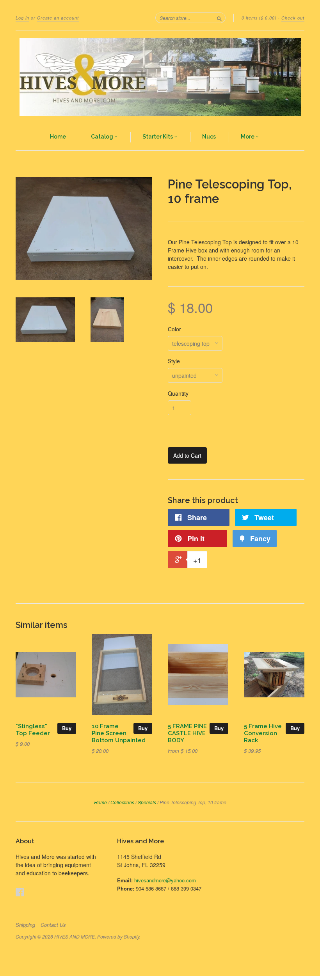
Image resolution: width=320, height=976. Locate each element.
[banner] (160, 77)
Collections (122, 802)
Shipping (25, 925)
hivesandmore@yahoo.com (165, 880)
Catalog (102, 136)
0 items (259, 18)
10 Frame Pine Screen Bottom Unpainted (119, 733)
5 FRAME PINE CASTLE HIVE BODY (187, 733)
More (248, 136)
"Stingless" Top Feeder (33, 729)
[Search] (219, 17)
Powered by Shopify (118, 936)
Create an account (58, 18)
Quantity (178, 393)
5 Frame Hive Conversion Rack (263, 733)
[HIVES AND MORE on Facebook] (20, 891)
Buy (66, 728)
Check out (292, 18)
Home (58, 136)
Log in (22, 18)
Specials (147, 802)
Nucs (209, 136)
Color (174, 329)
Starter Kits (158, 136)
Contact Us (53, 925)
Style (174, 361)
